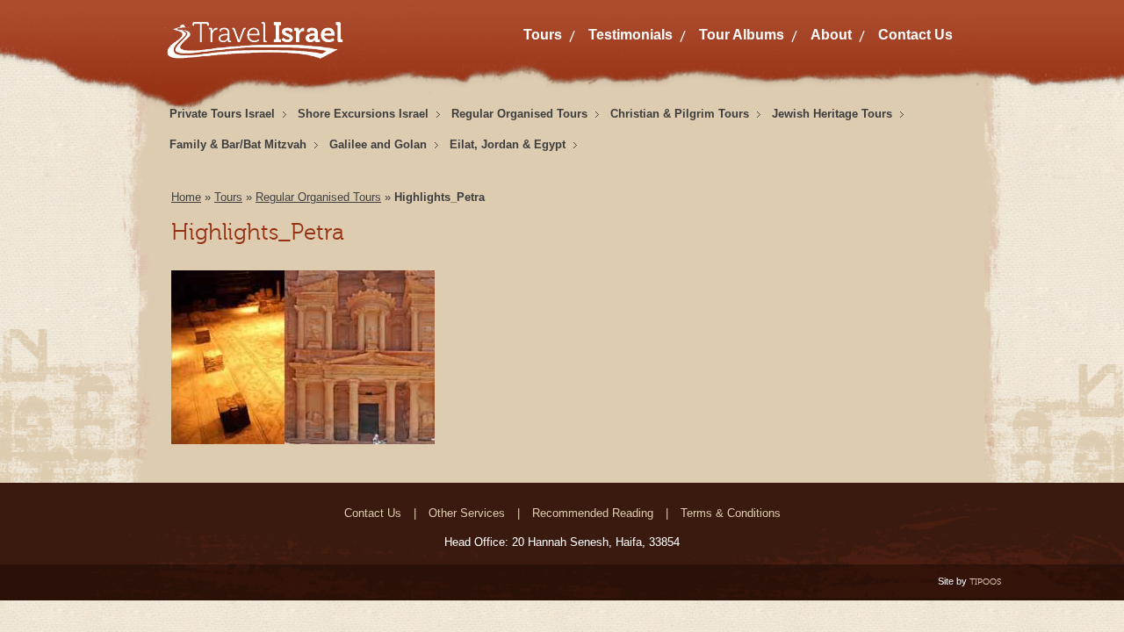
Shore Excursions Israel (363, 113)
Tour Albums (741, 34)
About (831, 34)
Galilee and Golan (378, 144)
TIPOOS (985, 581)
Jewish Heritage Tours (832, 113)
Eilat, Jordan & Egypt (508, 144)
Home (186, 197)
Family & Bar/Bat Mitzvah (237, 144)
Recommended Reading (592, 513)
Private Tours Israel (222, 113)
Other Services (467, 513)
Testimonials (630, 34)
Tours (542, 34)
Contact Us (915, 34)
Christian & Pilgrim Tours (679, 113)
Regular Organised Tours (519, 113)
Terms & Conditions (731, 513)
